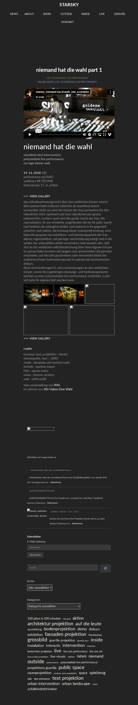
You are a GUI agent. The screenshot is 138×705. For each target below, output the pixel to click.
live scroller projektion (37, 657)
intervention (74, 645)
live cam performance (75, 651)
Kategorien (33, 600)
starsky (69, 5)
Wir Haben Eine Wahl (57, 389)
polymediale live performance (70, 78)
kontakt (68, 22)
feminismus (95, 635)
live (102, 14)
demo (82, 629)
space (83, 673)
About (29, 14)
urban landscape (76, 684)
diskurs (120, 14)
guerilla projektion (62, 640)
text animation (42, 679)
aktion (78, 618)
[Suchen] (105, 568)
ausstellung (34, 629)
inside (86, 14)
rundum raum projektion (65, 673)
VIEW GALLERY (40, 196)
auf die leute (88, 624)
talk (29, 679)
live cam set (95, 651)
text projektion (68, 678)
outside (67, 14)
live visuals (58, 656)
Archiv (31, 581)
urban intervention (43, 684)
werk (47, 14)
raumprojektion (39, 673)
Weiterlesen (55, 482)
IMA (56, 385)
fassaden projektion (65, 634)
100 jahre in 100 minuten (44, 618)
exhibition (35, 635)
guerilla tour (83, 641)
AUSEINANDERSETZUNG (41, 491)
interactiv (53, 646)
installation (35, 646)
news (14, 14)
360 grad (66, 619)
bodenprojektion (59, 629)
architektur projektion (50, 623)
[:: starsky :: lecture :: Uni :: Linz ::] (37, 513)
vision (95, 684)
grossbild (37, 639)
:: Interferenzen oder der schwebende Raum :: (50, 470)
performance (52, 662)
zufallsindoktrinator (42, 689)
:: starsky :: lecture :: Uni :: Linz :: (64, 511)
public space (71, 667)
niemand (96, 656)
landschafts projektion (39, 651)
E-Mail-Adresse (36, 541)
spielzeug (97, 673)
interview (91, 646)
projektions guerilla (41, 668)
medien (71, 657)
